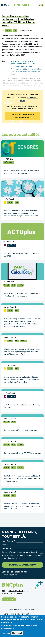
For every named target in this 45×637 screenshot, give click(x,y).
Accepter (6, 633)
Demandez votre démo (22, 564)
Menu (6, 5)
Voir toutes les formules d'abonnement (22, 116)
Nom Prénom (7, 541)
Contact (9, 599)
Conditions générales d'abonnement (19, 609)
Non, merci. (17, 633)
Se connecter (39, 5)
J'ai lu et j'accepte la (22, 557)
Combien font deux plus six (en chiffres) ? (19, 552)
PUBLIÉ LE (22, 30)
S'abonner (42, 5)
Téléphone (6, 548)
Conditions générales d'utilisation (18, 614)
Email (4, 545)
